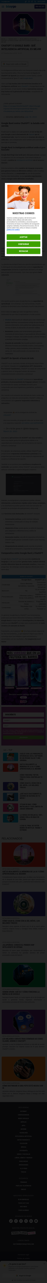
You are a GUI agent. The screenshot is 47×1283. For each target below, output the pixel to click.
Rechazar (23, 251)
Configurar (23, 244)
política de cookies (13, 230)
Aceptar (23, 237)
